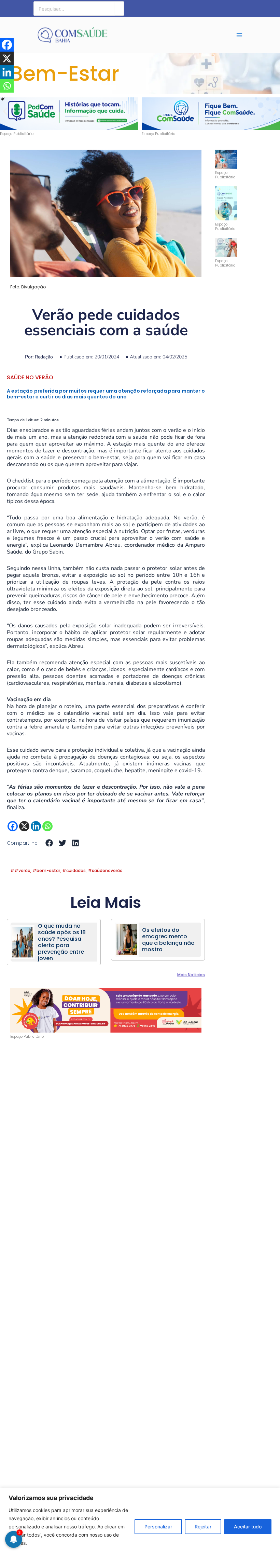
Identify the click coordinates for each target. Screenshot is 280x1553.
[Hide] (2, 99)
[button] (5, 111)
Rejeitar (203, 1526)
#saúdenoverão (105, 870)
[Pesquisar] (119, 8)
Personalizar (158, 1526)
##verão (20, 870)
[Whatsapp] (47, 826)
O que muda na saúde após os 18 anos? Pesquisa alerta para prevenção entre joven (62, 942)
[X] (24, 826)
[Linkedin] (36, 826)
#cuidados (74, 870)
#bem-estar (46, 870)
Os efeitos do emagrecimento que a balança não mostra (168, 939)
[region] (140, 1520)
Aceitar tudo (248, 1526)
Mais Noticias (191, 975)
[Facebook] (13, 826)
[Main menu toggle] (239, 35)
